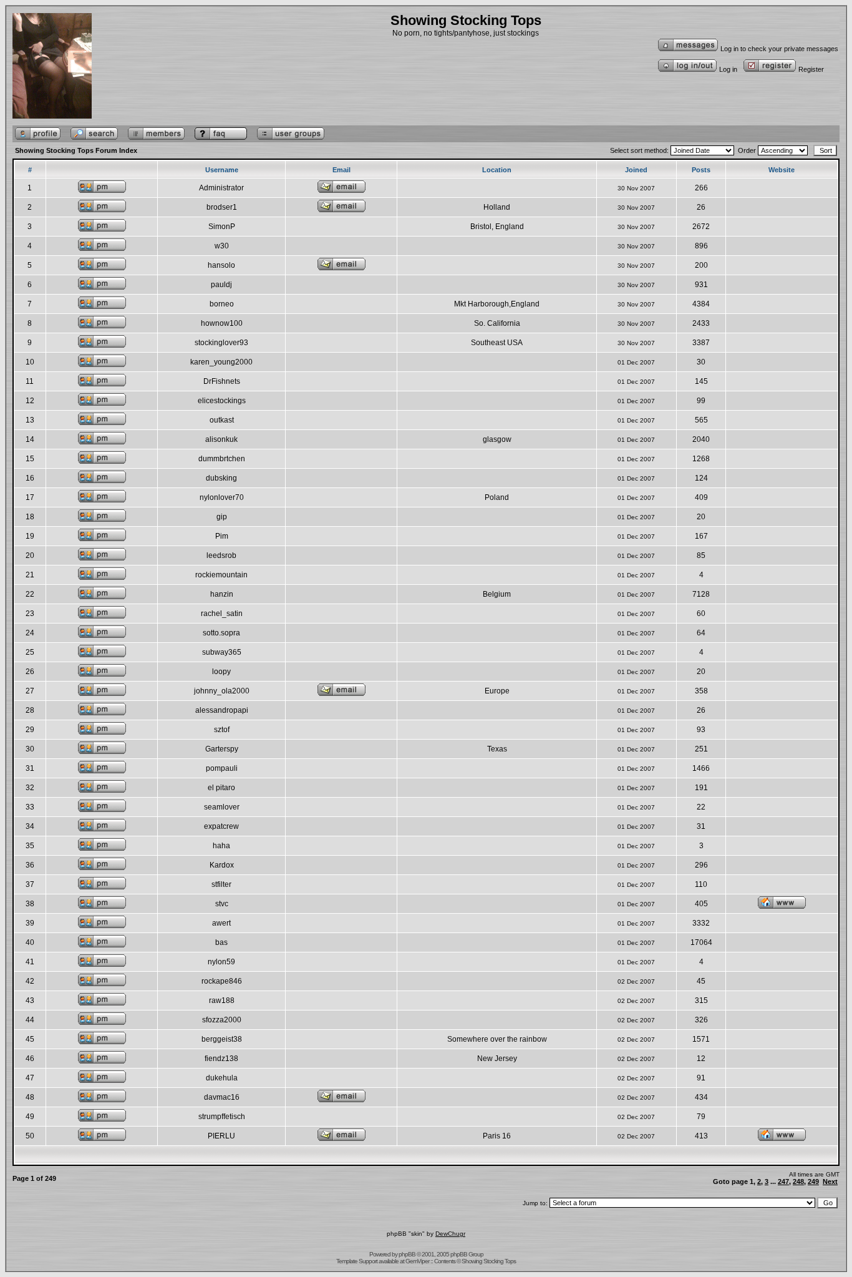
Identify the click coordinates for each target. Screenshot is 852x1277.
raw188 (222, 1000)
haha (221, 845)
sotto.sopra (221, 633)
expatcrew (221, 826)
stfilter (221, 884)
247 (783, 1181)
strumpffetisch (221, 1116)
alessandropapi (221, 710)
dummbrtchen (221, 458)
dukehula (222, 1078)
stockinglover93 (221, 342)
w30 (222, 246)
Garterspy (221, 749)
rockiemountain (221, 574)
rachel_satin (222, 613)
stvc (221, 903)
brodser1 (221, 207)
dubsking (221, 478)
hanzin (221, 594)
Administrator (221, 187)
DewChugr (450, 1233)
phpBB (407, 1254)
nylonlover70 (222, 497)
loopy (221, 671)
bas (221, 942)
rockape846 (221, 981)
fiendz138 (221, 1058)
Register (811, 69)
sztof (222, 729)
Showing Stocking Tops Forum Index (76, 150)
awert (221, 923)
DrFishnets (221, 381)
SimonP (221, 226)
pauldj (221, 284)
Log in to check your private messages (779, 48)
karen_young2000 (221, 362)
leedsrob (221, 555)
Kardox (222, 865)
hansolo (221, 265)
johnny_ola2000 (221, 691)
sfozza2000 (221, 1019)
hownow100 (222, 323)
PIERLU (221, 1136)
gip (221, 516)
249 (813, 1181)
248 (798, 1181)
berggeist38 (221, 1039)
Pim (221, 536)
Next (830, 1181)
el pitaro (221, 787)
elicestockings (222, 400)
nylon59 (221, 961)
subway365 (221, 652)
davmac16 (222, 1097)
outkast (222, 420)
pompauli (222, 768)
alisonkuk (221, 439)
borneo (222, 304)
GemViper (417, 1261)
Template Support (356, 1261)
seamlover (222, 807)
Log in (728, 69)
